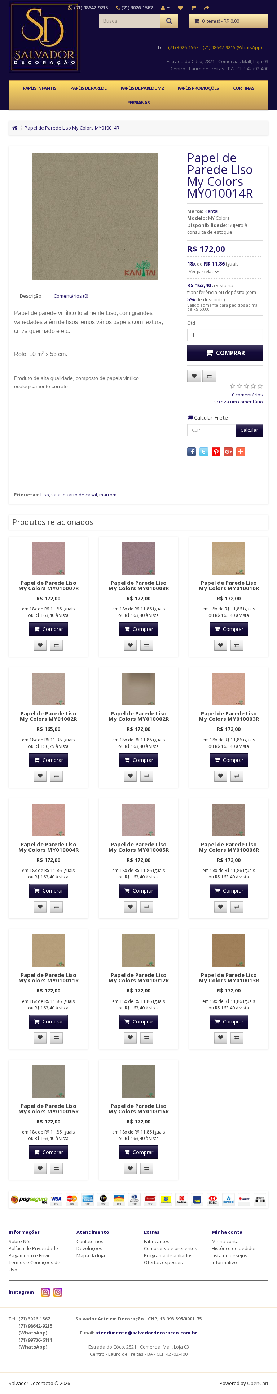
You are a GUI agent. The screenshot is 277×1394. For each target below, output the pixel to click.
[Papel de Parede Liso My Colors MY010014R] (95, 216)
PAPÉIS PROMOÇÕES (198, 88)
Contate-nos (90, 1241)
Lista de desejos (229, 1255)
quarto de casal (80, 494)
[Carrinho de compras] (193, 7)
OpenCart (257, 1383)
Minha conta (225, 1241)
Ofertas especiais (163, 1262)
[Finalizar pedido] (207, 7)
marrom (107, 494)
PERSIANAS (138, 102)
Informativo (224, 1262)
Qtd (191, 323)
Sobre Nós (20, 1241)
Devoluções (89, 1248)
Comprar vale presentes (170, 1248)
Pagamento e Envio (30, 1255)
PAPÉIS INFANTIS (39, 88)
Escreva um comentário (237, 401)
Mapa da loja (90, 1255)
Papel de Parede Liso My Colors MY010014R (72, 127)
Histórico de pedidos (234, 1248)
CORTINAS (243, 88)
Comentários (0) (71, 296)
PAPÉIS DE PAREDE (88, 88)
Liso (44, 494)
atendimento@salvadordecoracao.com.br (146, 1332)
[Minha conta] (165, 7)
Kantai (212, 211)
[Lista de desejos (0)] (180, 7)
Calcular (249, 430)
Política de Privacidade (33, 1248)
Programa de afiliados (168, 1255)
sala (56, 494)
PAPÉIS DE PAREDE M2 (141, 88)
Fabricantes (157, 1241)
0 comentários (247, 394)
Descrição (30, 296)
